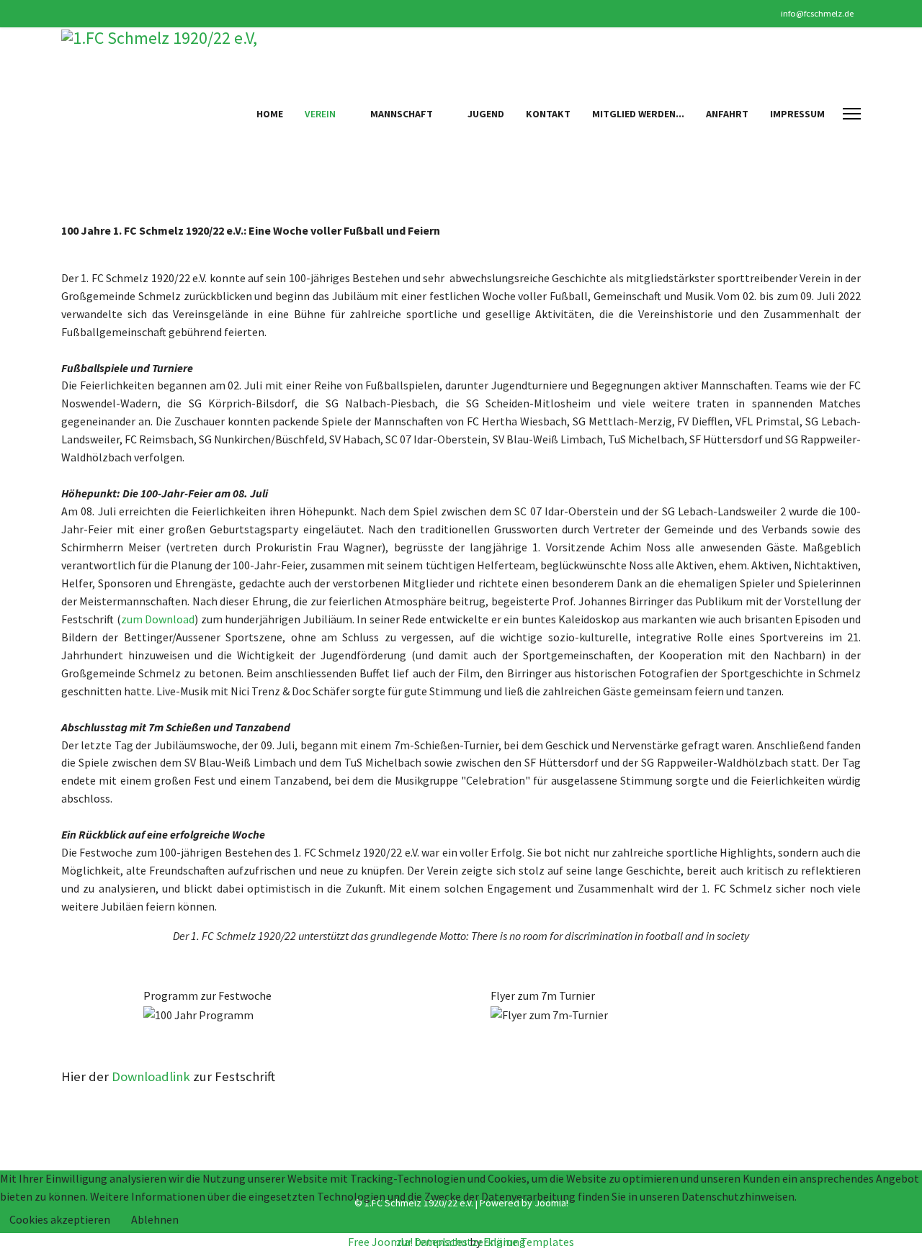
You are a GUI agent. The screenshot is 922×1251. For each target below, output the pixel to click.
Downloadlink (151, 1076)
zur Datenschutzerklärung (461, 1241)
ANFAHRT (727, 113)
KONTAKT (548, 113)
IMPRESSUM (797, 113)
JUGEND (485, 113)
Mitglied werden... (638, 113)
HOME (269, 113)
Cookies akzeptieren (59, 1219)
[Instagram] (87, 12)
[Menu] (852, 114)
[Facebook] (65, 12)
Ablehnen (155, 1219)
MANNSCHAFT (401, 113)
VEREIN (320, 113)
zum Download (158, 619)
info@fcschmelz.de (817, 13)
